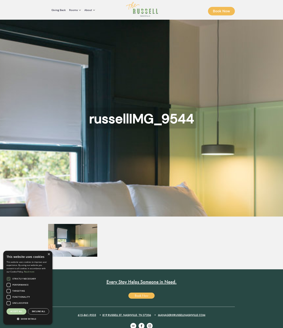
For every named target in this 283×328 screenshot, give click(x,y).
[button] (28, 319)
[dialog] (27, 288)
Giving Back (58, 10)
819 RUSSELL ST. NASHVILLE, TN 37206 (126, 315)
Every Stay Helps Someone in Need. (141, 282)
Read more (29, 271)
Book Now (221, 11)
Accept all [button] (16, 311)
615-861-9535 (87, 315)
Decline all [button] (38, 311)
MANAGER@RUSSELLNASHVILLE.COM (181, 315)
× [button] (48, 254)
